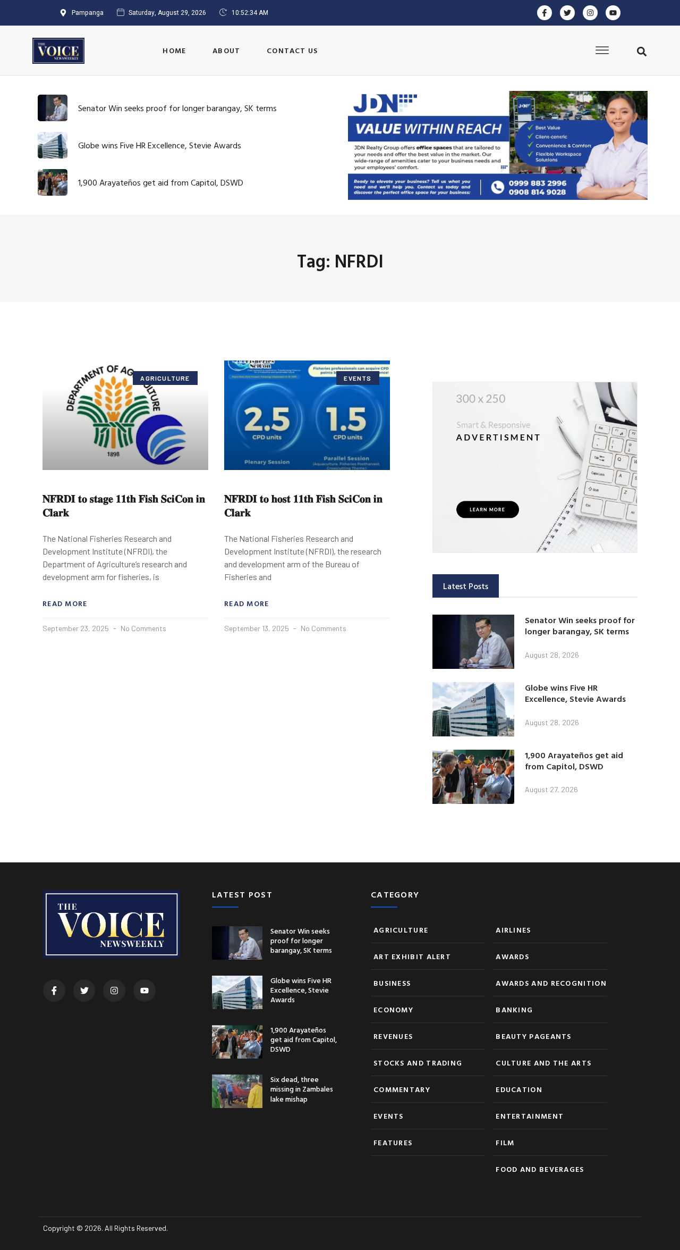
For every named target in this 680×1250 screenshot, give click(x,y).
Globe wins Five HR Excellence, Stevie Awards (159, 145)
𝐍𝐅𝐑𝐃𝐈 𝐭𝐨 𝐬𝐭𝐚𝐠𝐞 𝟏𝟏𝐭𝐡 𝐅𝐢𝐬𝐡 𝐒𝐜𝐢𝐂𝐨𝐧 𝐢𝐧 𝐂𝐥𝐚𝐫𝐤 (123, 505)
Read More (65, 603)
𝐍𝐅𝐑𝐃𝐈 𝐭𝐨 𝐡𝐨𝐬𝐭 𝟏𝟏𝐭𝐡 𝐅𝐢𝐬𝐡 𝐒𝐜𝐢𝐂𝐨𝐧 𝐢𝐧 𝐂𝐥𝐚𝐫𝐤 (303, 505)
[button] (642, 51)
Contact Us (292, 50)
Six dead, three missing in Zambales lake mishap (301, 1088)
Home (174, 50)
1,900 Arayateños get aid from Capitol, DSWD (160, 182)
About (226, 50)
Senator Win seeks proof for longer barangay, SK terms (177, 108)
